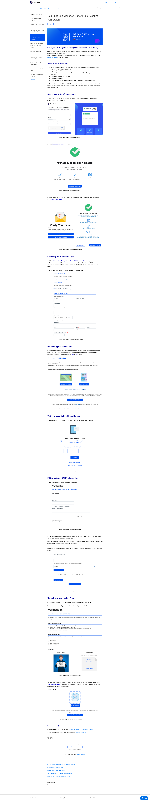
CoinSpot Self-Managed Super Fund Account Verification (36, 37)
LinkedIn (53, 738)
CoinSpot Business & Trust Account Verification (37, 31)
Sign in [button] (117, 3)
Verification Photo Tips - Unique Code (36, 63)
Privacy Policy (63, 798)
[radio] (70, 747)
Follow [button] (50, 24)
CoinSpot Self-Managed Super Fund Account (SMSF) (36, 45)
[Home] (35, 3)
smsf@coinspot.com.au (82, 732)
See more (32, 79)
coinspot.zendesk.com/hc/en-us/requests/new (80, 729)
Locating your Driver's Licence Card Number (36, 58)
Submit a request (109, 3)
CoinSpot (32, 9)
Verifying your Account (53, 9)
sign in (52, 789)
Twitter (51, 738)
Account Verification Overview (35, 19)
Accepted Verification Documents (35, 52)
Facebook (48, 738)
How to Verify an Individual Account (37, 25)
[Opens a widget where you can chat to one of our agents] (144, 798)
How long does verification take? (37, 69)
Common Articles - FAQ (41, 9)
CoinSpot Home (34, 798)
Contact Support (94, 798)
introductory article (52, 57)
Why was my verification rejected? (36, 75)
